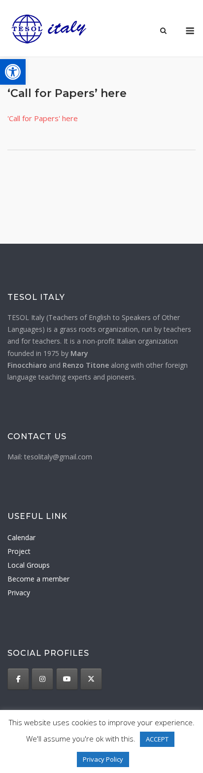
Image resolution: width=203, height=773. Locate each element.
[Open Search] (163, 31)
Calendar (21, 537)
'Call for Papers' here (42, 118)
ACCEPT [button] (157, 739)
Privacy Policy (103, 759)
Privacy (18, 592)
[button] (13, 72)
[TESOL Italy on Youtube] (67, 679)
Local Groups (28, 565)
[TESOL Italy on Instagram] (42, 679)
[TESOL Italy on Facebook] (18, 679)
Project (19, 551)
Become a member (38, 578)
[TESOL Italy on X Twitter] (91, 679)
